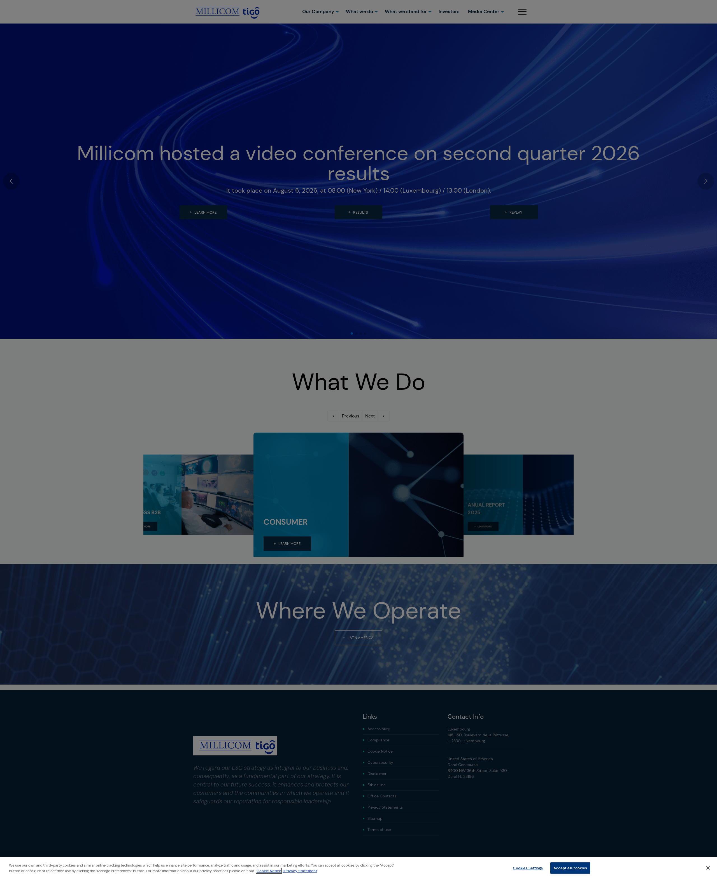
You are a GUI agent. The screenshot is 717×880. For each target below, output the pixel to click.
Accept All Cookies (570, 868)
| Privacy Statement (300, 870)
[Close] (708, 868)
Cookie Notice (269, 870)
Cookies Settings (528, 868)
